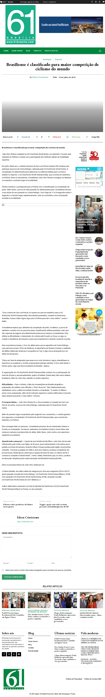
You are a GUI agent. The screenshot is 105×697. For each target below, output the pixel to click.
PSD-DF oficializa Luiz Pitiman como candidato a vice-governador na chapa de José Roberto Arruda (84, 298)
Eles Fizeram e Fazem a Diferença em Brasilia (38, 611)
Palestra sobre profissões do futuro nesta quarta (18, 505)
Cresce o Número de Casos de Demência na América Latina (92, 641)
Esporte (58, 59)
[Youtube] (103, 2)
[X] (99, 2)
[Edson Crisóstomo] (8, 519)
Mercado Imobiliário (11, 610)
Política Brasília (61, 610)
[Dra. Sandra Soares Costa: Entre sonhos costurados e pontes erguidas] (99, 241)
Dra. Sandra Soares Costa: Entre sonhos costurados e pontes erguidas (84, 241)
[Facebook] (92, 2)
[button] (92, 51)
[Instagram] (95, 2)
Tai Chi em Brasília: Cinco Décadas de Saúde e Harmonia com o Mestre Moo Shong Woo (90, 651)
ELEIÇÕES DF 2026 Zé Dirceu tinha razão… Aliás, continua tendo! (84, 268)
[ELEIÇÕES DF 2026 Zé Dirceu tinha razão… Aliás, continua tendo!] (99, 268)
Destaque (47, 59)
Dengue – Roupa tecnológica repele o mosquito (91, 661)
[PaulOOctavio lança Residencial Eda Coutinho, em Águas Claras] (89, 214)
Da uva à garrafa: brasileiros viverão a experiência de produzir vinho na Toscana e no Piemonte (83, 282)
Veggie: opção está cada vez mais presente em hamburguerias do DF (54, 505)
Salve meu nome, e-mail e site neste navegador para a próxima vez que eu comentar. (38, 570)
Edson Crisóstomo (40, 77)
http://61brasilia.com (25, 522)
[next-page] (98, 200)
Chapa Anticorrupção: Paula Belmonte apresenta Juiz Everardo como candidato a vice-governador (84, 255)
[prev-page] (93, 200)
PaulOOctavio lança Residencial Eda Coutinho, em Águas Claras (87, 223)
